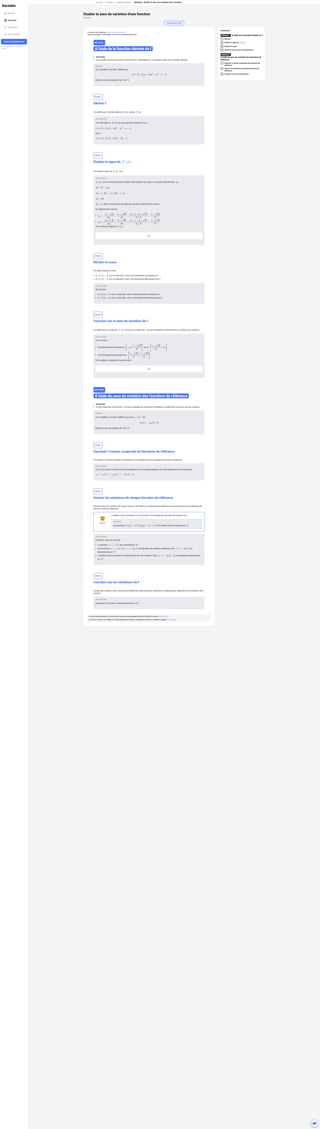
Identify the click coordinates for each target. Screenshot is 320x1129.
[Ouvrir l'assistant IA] (314, 1123)
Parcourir (12, 20)
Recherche (13, 27)
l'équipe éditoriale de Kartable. (116, 32)
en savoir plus (163, 616)
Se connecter (14, 34)
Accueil (11, 13)
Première (110, 2)
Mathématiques (124, 2)
